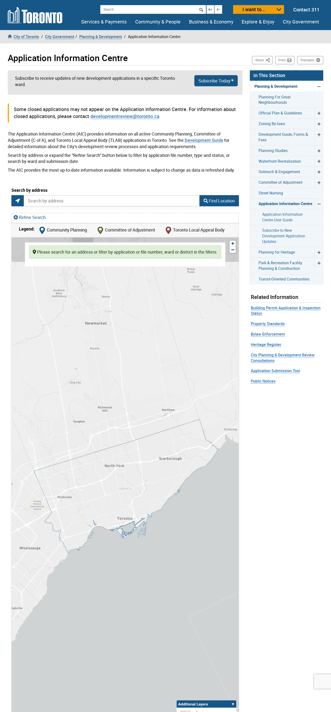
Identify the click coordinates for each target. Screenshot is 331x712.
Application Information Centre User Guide (282, 217)
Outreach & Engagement (279, 171)
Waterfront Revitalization (280, 161)
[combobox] (112, 200)
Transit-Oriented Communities (284, 279)
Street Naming (271, 193)
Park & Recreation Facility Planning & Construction (280, 265)
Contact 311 (306, 9)
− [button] (233, 250)
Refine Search (32, 217)
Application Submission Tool (275, 370)
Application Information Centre (285, 203)
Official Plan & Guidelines (280, 113)
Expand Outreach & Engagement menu (319, 171)
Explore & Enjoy (258, 21)
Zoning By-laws (272, 123)
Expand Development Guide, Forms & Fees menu (319, 137)
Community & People (158, 21)
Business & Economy (211, 21)
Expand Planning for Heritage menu (319, 252)
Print (282, 60)
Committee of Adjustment (280, 182)
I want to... (254, 9)
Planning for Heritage (277, 252)
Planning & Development (275, 86)
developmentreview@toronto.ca (124, 116)
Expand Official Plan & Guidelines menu (319, 113)
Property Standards (268, 323)
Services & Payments (104, 21)
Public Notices (263, 381)
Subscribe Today (214, 81)
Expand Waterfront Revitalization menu (319, 161)
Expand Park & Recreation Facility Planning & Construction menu (319, 265)
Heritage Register (266, 344)
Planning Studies (273, 150)
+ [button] (233, 243)
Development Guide (204, 140)
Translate (307, 60)
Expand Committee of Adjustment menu (319, 182)
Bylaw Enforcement (268, 334)
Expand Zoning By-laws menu (319, 123)
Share (264, 59)
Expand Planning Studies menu (319, 150)
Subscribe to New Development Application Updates (283, 236)
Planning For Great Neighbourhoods (275, 99)
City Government (301, 21)
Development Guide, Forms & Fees (283, 137)
